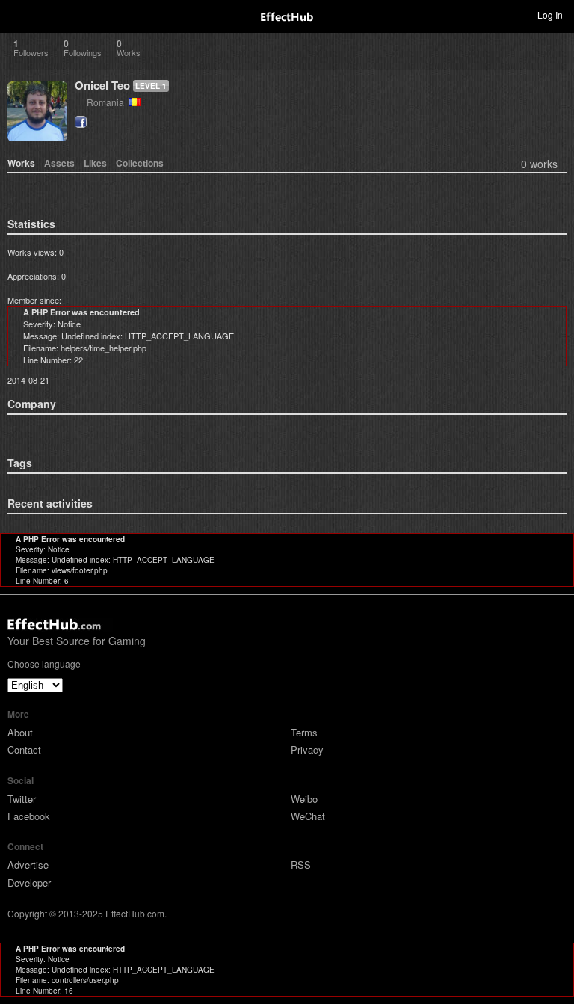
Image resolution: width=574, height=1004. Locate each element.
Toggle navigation (18, 14)
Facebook (28, 816)
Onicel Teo (102, 85)
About (20, 732)
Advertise (28, 864)
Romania (108, 102)
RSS (301, 864)
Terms (304, 732)
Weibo (304, 799)
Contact (24, 749)
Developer (29, 882)
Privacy (307, 749)
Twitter (21, 799)
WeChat (308, 816)
